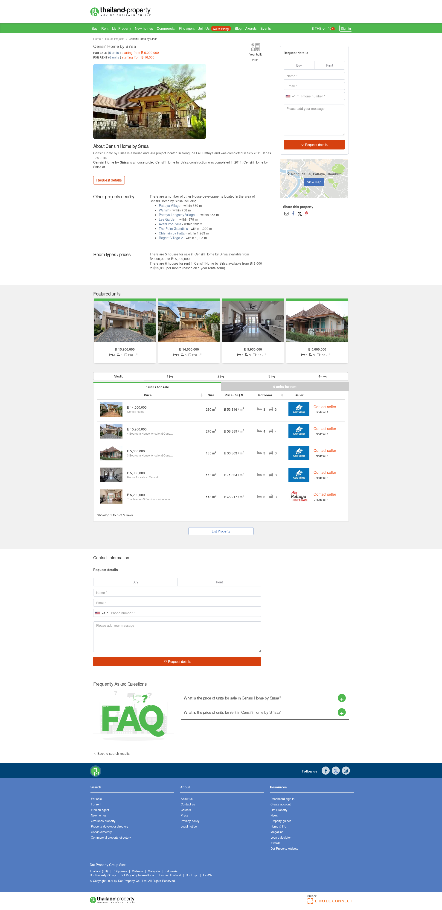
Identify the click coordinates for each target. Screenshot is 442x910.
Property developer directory (109, 826)
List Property (121, 28)
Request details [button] (109, 180)
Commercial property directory (111, 837)
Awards (251, 28)
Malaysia (154, 871)
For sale (96, 798)
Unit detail (320, 412)
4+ (320, 376)
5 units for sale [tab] (157, 387)
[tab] (265, 698)
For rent (96, 804)
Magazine (276, 832)
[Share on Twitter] (300, 213)
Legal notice (189, 826)
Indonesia (171, 871)
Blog (238, 28)
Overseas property (103, 821)
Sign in (346, 28)
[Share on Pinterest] (306, 213)
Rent (104, 28)
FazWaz (208, 875)
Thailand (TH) (99, 871)
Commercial (166, 28)
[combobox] (292, 96)
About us (187, 798)
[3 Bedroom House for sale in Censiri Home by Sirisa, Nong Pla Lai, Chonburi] (189, 321)
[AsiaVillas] (298, 408)
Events (265, 28)
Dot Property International (137, 875)
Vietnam (138, 871)
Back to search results (113, 753)
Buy (95, 28)
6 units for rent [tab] (285, 386)
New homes (144, 28)
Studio (118, 376)
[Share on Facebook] (293, 213)
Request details (316, 144)
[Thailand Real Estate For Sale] (95, 771)
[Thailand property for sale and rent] (131, 11)
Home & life (278, 826)
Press (185, 815)
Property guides (280, 821)
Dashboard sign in (282, 798)
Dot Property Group (103, 875)
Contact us (188, 804)
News (274, 815)
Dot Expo (192, 875)
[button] (132, 789)
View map (314, 182)
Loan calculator (280, 837)
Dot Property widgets (284, 848)
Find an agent (100, 810)
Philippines (120, 871)
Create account (280, 804)
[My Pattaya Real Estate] (299, 496)
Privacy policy (190, 821)
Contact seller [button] (325, 406)
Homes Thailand (170, 875)
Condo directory (101, 832)
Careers (186, 810)
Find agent (187, 28)
